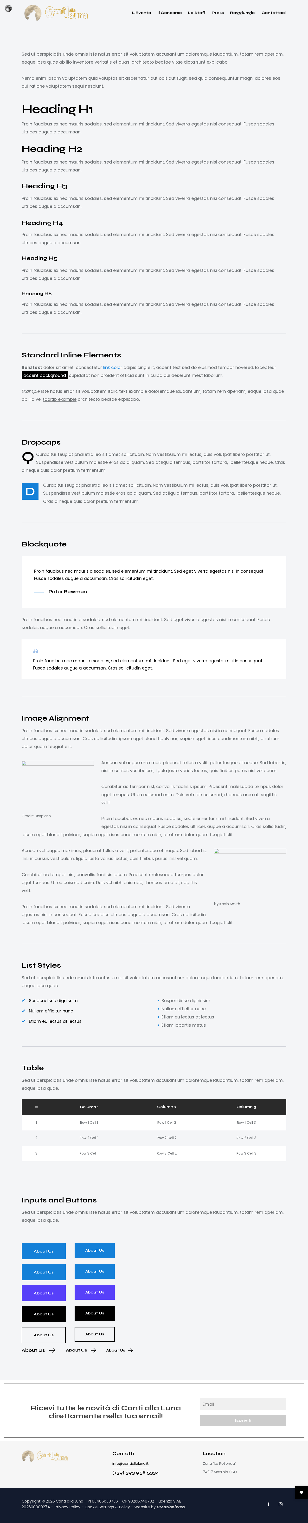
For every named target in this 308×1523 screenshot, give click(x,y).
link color (112, 367)
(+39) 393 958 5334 (135, 1472)
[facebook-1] (268, 1504)
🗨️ (301, 1492)
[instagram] (280, 1504)
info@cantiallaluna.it (130, 1463)
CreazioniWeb (171, 1507)
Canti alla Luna (69, 1501)
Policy (124, 1507)
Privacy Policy (67, 1507)
